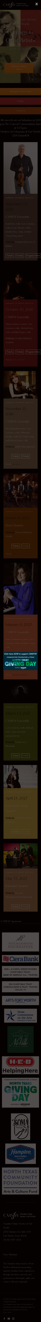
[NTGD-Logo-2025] (20, 653)
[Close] (36, 4)
